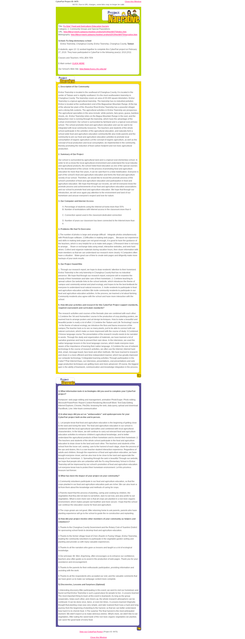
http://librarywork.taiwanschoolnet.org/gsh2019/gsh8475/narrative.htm (104, 34)
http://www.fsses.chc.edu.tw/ (93, 69)
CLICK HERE (78, 63)
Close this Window (133, 1)
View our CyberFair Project (91, 632)
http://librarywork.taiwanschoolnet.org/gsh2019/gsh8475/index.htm (95, 32)
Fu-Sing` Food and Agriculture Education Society (86, 26)
